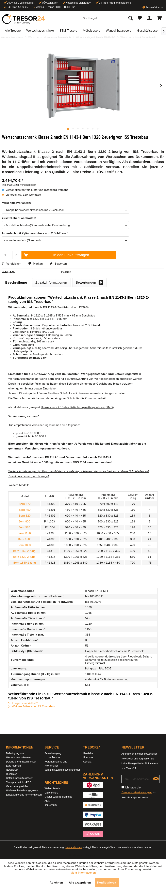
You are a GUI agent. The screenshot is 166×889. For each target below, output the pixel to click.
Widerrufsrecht (53, 788)
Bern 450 (25, 509)
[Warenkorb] (159, 18)
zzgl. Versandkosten (25, 184)
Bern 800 (24, 521)
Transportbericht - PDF (18, 782)
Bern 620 (25, 515)
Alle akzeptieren (80, 882)
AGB (47, 801)
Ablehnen (56, 882)
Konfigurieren (106, 882)
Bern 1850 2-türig (24, 562)
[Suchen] (130, 18)
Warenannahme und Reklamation (56, 763)
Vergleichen (13, 263)
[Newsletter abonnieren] (156, 779)
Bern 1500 (24, 539)
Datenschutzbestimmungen (136, 792)
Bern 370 (25, 503)
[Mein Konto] (150, 18)
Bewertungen (89, 282)
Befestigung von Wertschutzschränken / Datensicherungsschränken (21, 757)
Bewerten (60, 263)
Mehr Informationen (83, 872)
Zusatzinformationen (51, 282)
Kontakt (87, 761)
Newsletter (12, 769)
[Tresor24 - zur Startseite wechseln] (23, 19)
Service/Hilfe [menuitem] (152, 7)
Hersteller (88, 753)
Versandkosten (74, 847)
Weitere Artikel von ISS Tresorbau (33, 706)
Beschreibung (16, 282)
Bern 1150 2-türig (24, 550)
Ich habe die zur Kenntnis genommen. (138, 792)
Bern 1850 (24, 545)
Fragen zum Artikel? (24, 703)
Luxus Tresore (52, 757)
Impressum (51, 805)
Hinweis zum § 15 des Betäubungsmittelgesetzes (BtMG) (77, 407)
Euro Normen (13, 765)
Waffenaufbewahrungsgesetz (22, 790)
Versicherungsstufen (17, 786)
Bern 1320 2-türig (24, 556)
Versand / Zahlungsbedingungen (63, 769)
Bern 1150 (25, 533)
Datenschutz (51, 792)
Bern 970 (24, 527)
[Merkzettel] (140, 18)
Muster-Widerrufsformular (58, 796)
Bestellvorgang (53, 753)
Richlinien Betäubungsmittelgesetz (19, 776)
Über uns (88, 757)
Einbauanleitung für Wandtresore (24, 794)
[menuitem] (108, 18)
